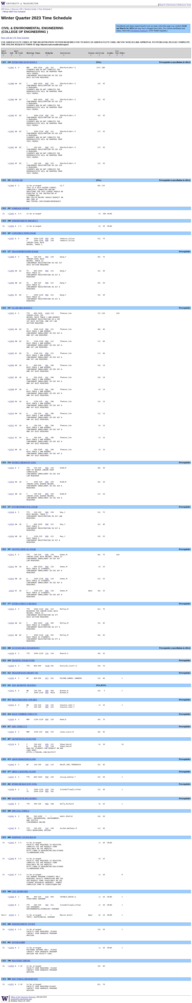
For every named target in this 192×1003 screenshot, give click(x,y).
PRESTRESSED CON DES (24, 700)
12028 (11, 653)
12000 (11, 283)
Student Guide (30, 9)
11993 (11, 163)
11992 (11, 147)
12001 (11, 295)
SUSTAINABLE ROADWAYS (26, 648)
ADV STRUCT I (19, 726)
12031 (11, 691)
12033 (11, 705)
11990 (11, 115)
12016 (11, 482)
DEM (46, 789)
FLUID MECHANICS (22, 308)
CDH (46, 765)
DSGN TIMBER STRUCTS (24, 714)
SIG (46, 653)
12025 (11, 609)
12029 (11, 666)
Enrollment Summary (139, 31)
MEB (46, 468)
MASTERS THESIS (21, 961)
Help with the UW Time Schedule (15, 38)
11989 (11, 99)
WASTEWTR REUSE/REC (24, 798)
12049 (11, 905)
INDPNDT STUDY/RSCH (24, 837)
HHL (46, 365)
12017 (11, 494)
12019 (11, 524)
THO (46, 705)
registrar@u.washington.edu (21, 999)
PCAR (47, 666)
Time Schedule (44, 9)
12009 (11, 401)
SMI (46, 905)
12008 (11, 389)
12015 (11, 468)
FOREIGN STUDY (20, 208)
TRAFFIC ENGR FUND (23, 660)
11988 (11, 84)
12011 (11, 425)
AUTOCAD (17, 180)
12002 (11, 313)
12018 (11, 512)
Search (162, 5)
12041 (11, 816)
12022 (11, 567)
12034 (11, 719)
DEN (46, 744)
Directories (171, 5)
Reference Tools (184, 5)
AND (46, 691)
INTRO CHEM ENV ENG (24, 462)
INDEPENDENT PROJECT (25, 221)
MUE (46, 609)
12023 (11, 579)
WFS (46, 678)
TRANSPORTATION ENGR (25, 251)
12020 (11, 536)
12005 (11, 353)
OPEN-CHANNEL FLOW (24, 772)
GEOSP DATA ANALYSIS (24, 739)
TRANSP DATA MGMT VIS (25, 673)
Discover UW (17, 9)
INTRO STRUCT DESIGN (24, 604)
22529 (11, 744)
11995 (11, 214)
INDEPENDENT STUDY (23, 924)
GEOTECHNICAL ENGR (24, 549)
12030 (11, 678)
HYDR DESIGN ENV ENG (24, 784)
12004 (11, 341)
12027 (11, 635)
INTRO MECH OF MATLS (24, 62)
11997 (11, 239)
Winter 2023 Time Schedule (14, 12)
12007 (11, 377)
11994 (11, 186)
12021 (11, 555)
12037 (11, 777)
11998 (11, 257)
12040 (11, 804)
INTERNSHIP (18, 942)
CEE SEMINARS (20, 891)
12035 (11, 732)
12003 (11, 329)
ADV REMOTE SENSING (24, 685)
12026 (11, 623)
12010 (11, 413)
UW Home (5, 9)
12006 (11, 365)
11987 (11, 68)
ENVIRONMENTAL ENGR (25, 507)
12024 (11, 591)
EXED (47, 313)
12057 (11, 984)
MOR (46, 84)
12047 (11, 875)
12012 (11, 438)
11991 (11, 131)
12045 (11, 843)
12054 (11, 948)
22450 (11, 915)
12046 (11, 859)
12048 (11, 897)
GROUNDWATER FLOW (24, 759)
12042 (11, 828)
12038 (11, 789)
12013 (11, 450)
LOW (46, 623)
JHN (46, 68)
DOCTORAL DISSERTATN (25, 979)
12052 (11, 929)
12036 (11, 765)
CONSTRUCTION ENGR (24, 233)
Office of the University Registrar (23, 997)
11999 (11, 271)
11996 (11, 226)
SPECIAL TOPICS (20, 811)
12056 (11, 966)
